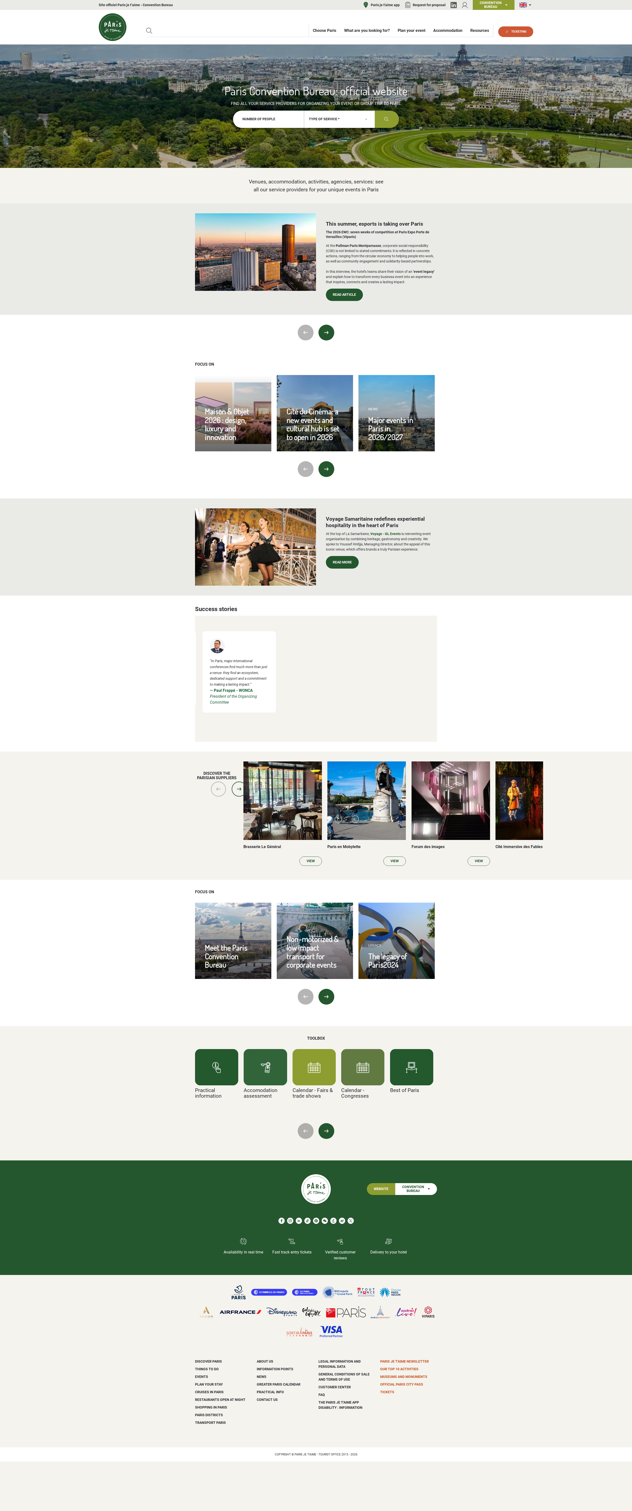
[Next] (326, 332)
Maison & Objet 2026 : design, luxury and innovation (227, 424)
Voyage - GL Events (385, 534)
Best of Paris (404, 1090)
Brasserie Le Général (262, 846)
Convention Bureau (413, 1189)
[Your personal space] (465, 5)
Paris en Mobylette (344, 846)
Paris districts (209, 1415)
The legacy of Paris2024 (387, 960)
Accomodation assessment (260, 1093)
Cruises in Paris (209, 1392)
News (261, 1377)
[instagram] (290, 1221)
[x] (351, 1221)
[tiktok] (307, 1221)
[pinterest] (316, 1221)
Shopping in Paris (211, 1407)
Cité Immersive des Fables (519, 846)
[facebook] (281, 1221)
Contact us (267, 1400)
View (311, 861)
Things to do (207, 1369)
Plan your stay (209, 1384)
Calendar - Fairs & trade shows (313, 1093)
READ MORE (342, 562)
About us (265, 1361)
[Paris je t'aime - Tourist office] (112, 27)
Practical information (208, 1093)
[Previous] (306, 332)
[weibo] (342, 1221)
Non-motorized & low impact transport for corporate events (313, 952)
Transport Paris (210, 1423)
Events (201, 1377)
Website (381, 1189)
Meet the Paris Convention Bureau (226, 956)
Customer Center (334, 1387)
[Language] (526, 5)
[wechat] (325, 1221)
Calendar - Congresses (355, 1093)
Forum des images (428, 846)
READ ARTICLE (344, 295)
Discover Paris (208, 1361)
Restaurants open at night (220, 1400)
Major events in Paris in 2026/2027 (390, 428)
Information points (275, 1369)
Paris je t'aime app (385, 5)
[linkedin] (299, 1221)
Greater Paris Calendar (278, 1384)
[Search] (149, 31)
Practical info (270, 1392)
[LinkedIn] (454, 5)
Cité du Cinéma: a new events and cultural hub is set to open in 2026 (313, 424)
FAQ (321, 1395)
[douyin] (333, 1221)
